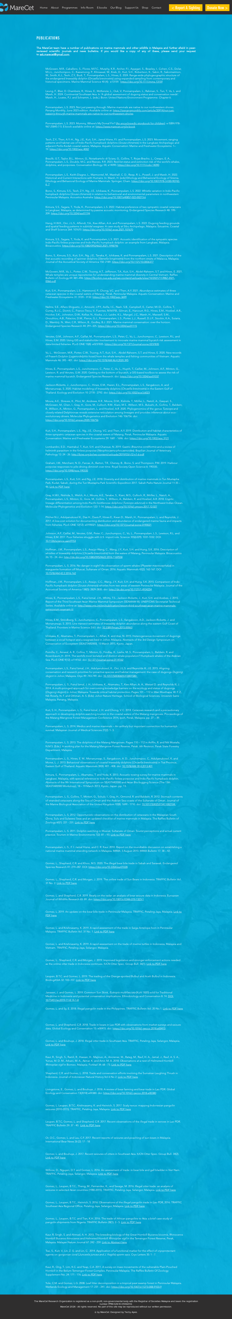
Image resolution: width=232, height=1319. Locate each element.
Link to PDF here (60, 486)
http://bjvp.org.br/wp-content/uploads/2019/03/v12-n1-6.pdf (108, 454)
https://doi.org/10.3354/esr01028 (108, 867)
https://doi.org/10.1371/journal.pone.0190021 (124, 524)
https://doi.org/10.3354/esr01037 (139, 376)
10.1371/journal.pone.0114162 (105, 659)
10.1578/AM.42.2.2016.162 (61, 573)
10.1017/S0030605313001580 (120, 676)
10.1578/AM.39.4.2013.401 (137, 766)
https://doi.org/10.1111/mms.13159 (141, 81)
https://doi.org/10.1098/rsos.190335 (67, 470)
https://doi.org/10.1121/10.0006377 (133, 261)
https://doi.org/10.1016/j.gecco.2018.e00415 (139, 1028)
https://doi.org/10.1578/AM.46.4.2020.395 (103, 360)
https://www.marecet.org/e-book (115, 126)
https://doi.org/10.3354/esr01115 (117, 326)
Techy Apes (130, 1312)
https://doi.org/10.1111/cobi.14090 (138, 165)
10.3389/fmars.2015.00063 (117, 627)
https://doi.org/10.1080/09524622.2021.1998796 (90, 245)
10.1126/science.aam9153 (61, 541)
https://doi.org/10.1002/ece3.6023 (129, 392)
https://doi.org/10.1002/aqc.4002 (69, 149)
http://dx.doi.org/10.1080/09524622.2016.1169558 (93, 557)
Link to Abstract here (114, 1242)
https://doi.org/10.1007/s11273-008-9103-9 (136, 1286)
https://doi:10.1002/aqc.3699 (110, 297)
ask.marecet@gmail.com (54, 54)
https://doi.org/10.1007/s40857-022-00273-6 (120, 197)
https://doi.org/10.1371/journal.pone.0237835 (132, 344)
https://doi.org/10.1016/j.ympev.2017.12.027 (131, 506)
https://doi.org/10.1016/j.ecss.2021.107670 (108, 229)
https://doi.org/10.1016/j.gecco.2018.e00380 (129, 1093)
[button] (69, 7)
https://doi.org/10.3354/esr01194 (70, 213)
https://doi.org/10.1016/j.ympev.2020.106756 (72, 420)
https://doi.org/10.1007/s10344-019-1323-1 (119, 899)
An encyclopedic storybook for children (140, 123)
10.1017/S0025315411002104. (159, 804)
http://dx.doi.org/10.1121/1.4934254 (130, 589)
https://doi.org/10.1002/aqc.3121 (149, 438)
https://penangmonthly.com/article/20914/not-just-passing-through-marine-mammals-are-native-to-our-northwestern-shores (110, 112)
